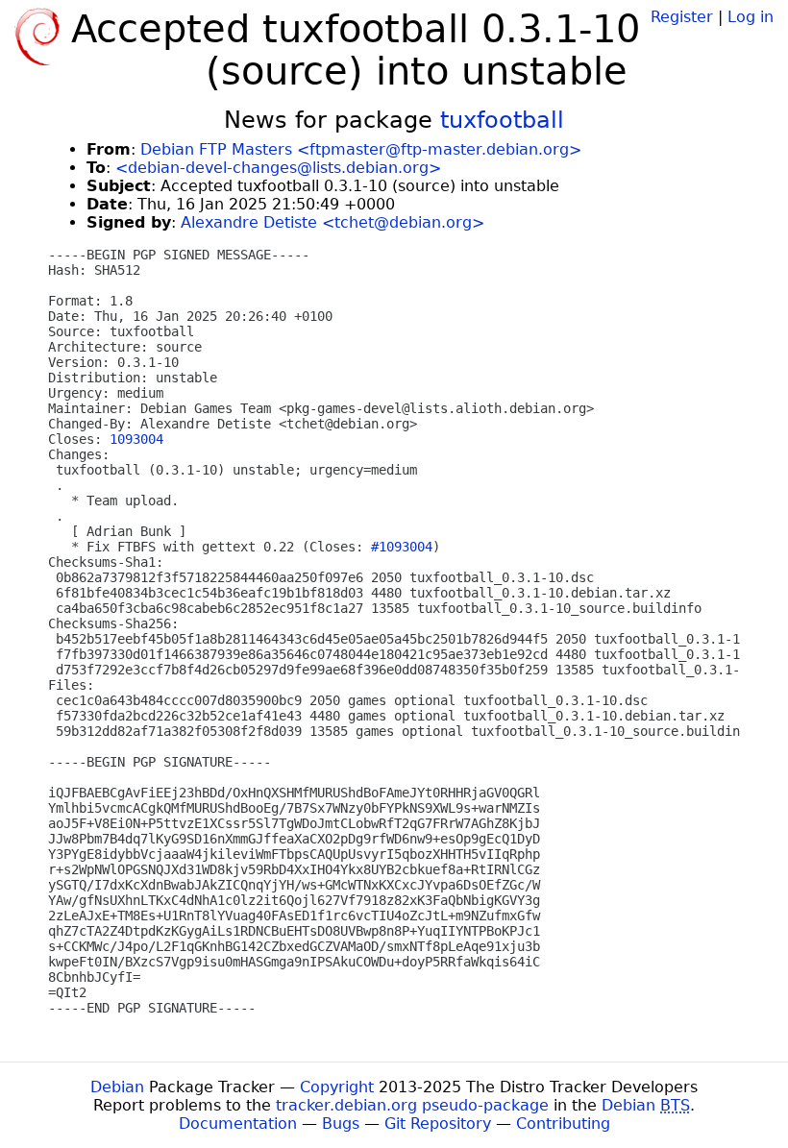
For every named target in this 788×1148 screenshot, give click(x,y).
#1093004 (401, 546)
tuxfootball (502, 120)
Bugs (340, 1123)
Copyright (337, 1087)
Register (682, 17)
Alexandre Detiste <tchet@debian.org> (332, 222)
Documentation (238, 1123)
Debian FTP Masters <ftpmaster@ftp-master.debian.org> (360, 149)
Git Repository (437, 1123)
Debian (117, 1087)
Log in (750, 17)
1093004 (136, 439)
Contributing (563, 1123)
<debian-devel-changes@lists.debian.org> (278, 168)
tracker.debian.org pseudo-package (412, 1105)
